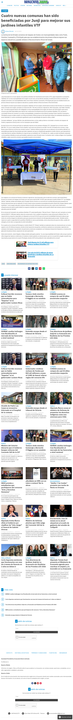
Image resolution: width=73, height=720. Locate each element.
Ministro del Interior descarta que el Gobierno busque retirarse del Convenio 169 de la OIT (11, 449)
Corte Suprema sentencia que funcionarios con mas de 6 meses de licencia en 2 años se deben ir (11, 563)
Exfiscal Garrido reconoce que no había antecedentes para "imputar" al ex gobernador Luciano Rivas (11, 298)
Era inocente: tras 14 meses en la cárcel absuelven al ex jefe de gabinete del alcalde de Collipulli (60, 522)
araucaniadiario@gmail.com (57, 713)
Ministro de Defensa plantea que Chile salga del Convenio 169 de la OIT (35, 524)
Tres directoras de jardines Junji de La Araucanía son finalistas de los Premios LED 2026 (61, 334)
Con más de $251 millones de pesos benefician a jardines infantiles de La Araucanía (41, 254)
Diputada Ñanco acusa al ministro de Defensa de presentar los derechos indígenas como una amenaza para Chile (60, 412)
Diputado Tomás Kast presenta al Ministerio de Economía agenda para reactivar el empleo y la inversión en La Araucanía (60, 564)
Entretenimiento (55, 481)
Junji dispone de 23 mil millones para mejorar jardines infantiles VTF (41, 243)
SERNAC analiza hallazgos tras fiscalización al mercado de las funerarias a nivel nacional (12, 334)
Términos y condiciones (39, 653)
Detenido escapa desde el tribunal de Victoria (36, 332)
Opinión (22, 5)
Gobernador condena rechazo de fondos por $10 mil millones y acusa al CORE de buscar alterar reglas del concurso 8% (36, 373)
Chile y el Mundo (6, 558)
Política (16, 5)
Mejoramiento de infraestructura (28, 263)
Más (64, 5)
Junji (3, 263)
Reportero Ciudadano (48, 5)
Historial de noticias (22, 653)
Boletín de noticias (24, 621)
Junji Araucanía (11, 263)
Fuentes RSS (53, 653)
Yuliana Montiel (9, 31)
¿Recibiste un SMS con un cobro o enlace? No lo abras (36, 483)
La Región (9, 5)
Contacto (58, 5)
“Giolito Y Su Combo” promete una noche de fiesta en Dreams (59, 485)
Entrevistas (37, 5)
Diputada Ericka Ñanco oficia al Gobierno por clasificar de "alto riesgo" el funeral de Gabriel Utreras (11, 525)
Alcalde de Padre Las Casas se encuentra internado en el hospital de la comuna (11, 409)
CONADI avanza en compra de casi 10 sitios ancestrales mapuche (59, 296)
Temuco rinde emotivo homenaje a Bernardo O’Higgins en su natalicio (35, 296)
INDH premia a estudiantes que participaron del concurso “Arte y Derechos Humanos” (11, 487)
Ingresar (64, 653)
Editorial (29, 5)
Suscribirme (36, 632)
